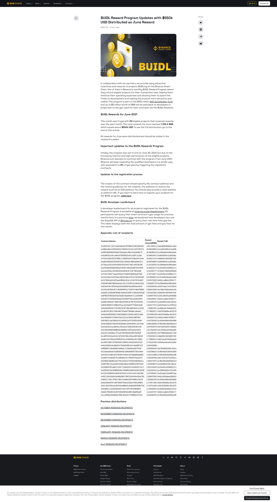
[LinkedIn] (200, 29)
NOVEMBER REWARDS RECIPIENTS (117, 413)
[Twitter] (200, 22)
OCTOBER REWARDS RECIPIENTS (117, 407)
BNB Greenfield (79, 472)
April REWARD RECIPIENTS (114, 444)
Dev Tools (130, 478)
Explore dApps (105, 481)
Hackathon (158, 472)
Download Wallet (106, 469)
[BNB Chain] (14, 3)
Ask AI (251, 3)
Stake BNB (104, 475)
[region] (138, 494)
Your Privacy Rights (257, 488)
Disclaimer (184, 484)
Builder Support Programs (163, 478)
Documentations (133, 472)
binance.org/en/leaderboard (149, 211)
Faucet (129, 475)
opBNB (76, 475)
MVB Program (158, 475)
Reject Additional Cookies (257, 493)
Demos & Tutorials (133, 469)
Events (156, 469)
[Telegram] (200, 36)
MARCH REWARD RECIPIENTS (115, 438)
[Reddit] (200, 43)
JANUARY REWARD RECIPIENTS (116, 426)
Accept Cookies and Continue (257, 498)
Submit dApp (132, 481)
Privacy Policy (185, 481)
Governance (158, 481)
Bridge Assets (105, 478)
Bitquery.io (126, 220)
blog (131, 217)
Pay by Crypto (105, 484)
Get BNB (103, 472)
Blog (182, 469)
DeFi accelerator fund (161, 101)
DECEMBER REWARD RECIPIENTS (117, 419)
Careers (183, 472)
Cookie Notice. (167, 495)
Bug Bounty (158, 484)
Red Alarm (184, 478)
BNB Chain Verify (186, 475)
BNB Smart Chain (80, 469)
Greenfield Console (134, 484)
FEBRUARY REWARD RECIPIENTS (117, 432)
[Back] (76, 18)
